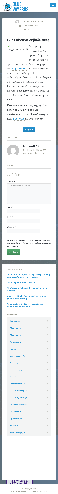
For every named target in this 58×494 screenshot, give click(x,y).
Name (10, 207)
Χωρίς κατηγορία (17, 432)
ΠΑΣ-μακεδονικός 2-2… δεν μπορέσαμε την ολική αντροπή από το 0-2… (27, 305)
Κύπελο (13, 377)
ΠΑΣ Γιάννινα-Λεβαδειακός (28, 39)
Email (10, 217)
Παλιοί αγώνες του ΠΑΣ (20, 404)
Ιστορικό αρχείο (17, 370)
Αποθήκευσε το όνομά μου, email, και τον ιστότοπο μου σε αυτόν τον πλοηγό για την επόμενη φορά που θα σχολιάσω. (29, 243)
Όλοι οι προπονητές (19, 397)
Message (11, 181)
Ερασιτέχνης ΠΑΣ (17, 356)
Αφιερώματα (15, 342)
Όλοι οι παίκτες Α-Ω (19, 391)
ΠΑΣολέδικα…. (16, 411)
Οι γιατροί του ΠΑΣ (18, 384)
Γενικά (40, 22)
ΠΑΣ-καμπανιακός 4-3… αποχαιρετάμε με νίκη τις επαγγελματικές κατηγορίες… (28, 275)
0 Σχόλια (30, 30)
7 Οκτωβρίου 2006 (30, 26)
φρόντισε (19, 118)
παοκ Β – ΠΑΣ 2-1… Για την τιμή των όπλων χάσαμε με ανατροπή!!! (26, 297)
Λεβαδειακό (19, 68)
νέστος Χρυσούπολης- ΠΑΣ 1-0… (22, 282)
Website (11, 227)
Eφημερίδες (15, 321)
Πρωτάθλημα (16, 418)
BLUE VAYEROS (27, 22)
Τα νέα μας (14, 425)
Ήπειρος (14, 363)
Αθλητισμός (15, 328)
